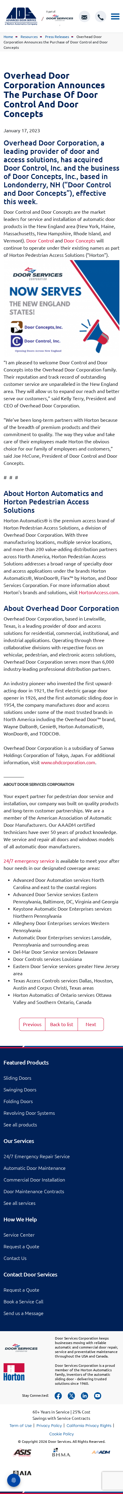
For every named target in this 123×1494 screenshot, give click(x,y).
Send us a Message (24, 1313)
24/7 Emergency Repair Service (37, 1156)
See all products (20, 1124)
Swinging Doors (20, 1089)
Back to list (61, 1024)
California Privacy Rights (89, 1425)
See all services (20, 1203)
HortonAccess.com (98, 592)
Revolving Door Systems (29, 1113)
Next (91, 1024)
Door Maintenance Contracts (34, 1191)
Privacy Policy (49, 1425)
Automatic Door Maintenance (35, 1168)
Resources (29, 37)
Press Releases (57, 37)
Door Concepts (79, 240)
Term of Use (21, 1425)
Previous (32, 1024)
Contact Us (15, 1258)
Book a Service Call (23, 1301)
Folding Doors (18, 1101)
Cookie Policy (61, 1433)
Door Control (40, 240)
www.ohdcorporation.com (68, 762)
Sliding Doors (17, 1078)
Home (8, 37)
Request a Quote (21, 1246)
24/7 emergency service (29, 861)
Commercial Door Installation (34, 1179)
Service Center (19, 1234)
